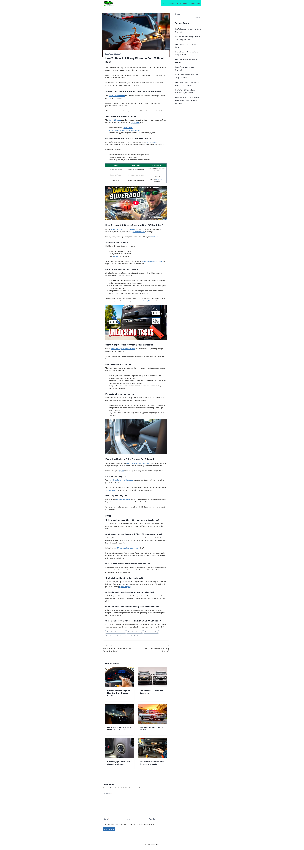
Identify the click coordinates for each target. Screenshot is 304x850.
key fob (115, 256)
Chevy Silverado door (117, 95)
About (179, 3)
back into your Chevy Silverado (144, 301)
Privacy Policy (195, 3)
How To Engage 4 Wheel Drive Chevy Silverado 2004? (118, 763)
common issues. (152, 142)
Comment (108, 794)
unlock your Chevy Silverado (152, 261)
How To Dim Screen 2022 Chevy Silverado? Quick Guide (119, 728)
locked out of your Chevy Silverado (123, 229)
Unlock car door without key (114, 636)
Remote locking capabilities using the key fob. (125, 130)
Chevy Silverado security (134, 632)
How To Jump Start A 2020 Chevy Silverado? (157, 648)
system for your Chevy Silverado (137, 463)
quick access (128, 127)
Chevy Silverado (115, 120)
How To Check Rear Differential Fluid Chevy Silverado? (152, 763)
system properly (124, 586)
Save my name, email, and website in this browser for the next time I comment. (129, 824)
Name (106, 819)
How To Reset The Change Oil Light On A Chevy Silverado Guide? (118, 692)
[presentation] (119, 677)
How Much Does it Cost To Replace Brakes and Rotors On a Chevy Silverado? (187, 100)
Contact (185, 3)
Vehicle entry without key (132, 636)
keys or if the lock (139, 231)
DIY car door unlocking (151, 632)
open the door (155, 237)
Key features (135, 122)
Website (152, 819)
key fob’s (112, 490)
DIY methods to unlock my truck (128, 548)
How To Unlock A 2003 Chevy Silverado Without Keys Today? (117, 648)
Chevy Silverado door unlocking (115, 632)
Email (129, 819)
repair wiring (159, 179)
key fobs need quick (123, 499)
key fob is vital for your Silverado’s (121, 480)
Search (177, 14)
